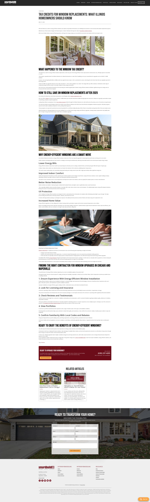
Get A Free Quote (75, 450)
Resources (119, 2)
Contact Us (141, 2)
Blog (97, 468)
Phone (76, 431)
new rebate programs (61, 102)
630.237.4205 (41, 478)
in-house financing (52, 257)
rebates (47, 98)
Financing (97, 475)
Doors (88, 2)
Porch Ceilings (60, 474)
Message (55, 442)
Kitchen (78, 468)
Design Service (80, 475)
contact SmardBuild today (80, 337)
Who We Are (126, 2)
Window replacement (43, 250)
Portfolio (105, 2)
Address (54, 436)
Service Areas (112, 2)
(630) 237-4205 (134, 2)
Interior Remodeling (96, 2)
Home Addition (80, 474)
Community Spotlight (100, 479)
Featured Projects (99, 470)
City (76, 436)
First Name (55, 425)
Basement (79, 472)
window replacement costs (76, 96)
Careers (97, 477)
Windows (83, 2)
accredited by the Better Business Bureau (51, 303)
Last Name (77, 425)
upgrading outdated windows (86, 30)
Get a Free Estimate (45, 357)
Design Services (61, 475)
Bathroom (79, 470)
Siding (78, 2)
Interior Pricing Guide (100, 474)
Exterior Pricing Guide (100, 472)
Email (54, 431)
